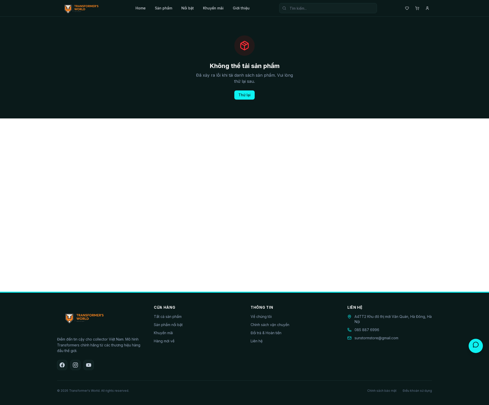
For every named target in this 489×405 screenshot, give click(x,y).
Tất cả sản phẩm (168, 316)
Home (140, 8)
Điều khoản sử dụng (417, 391)
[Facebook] (62, 365)
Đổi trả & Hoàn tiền (266, 333)
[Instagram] (75, 365)
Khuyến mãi (213, 8)
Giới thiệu (241, 8)
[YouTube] (89, 365)
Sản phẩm (163, 8)
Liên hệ (257, 341)
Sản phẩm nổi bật (168, 324)
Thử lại (244, 95)
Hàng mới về (164, 341)
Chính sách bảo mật (382, 391)
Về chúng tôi (261, 316)
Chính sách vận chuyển (270, 324)
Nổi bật (187, 8)
